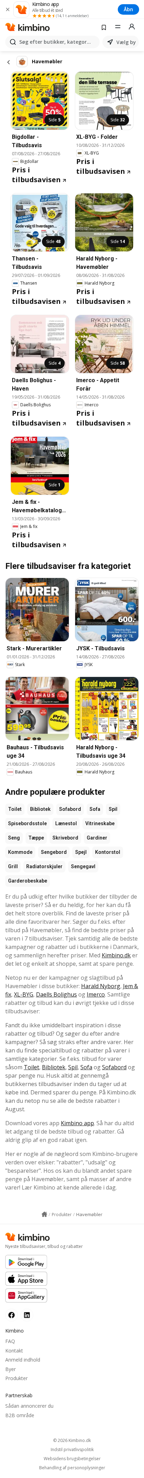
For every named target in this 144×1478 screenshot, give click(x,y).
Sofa (94, 809)
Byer (10, 1369)
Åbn (128, 9)
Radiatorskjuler (44, 866)
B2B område (19, 1415)
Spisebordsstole (27, 823)
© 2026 (72, 1440)
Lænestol (66, 823)
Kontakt (14, 1350)
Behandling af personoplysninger (72, 1468)
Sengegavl (83, 866)
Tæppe (36, 838)
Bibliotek (40, 809)
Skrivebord (65, 838)
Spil (113, 809)
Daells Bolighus (56, 994)
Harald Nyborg (100, 986)
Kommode (20, 852)
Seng (14, 838)
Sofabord (70, 809)
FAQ (10, 1341)
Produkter (16, 1378)
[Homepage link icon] (44, 1214)
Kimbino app (77, 1123)
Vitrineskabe (100, 823)
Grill (13, 866)
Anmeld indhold (22, 1359)
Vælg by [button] (126, 42)
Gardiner (97, 838)
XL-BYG (23, 994)
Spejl (81, 852)
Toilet (15, 809)
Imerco (96, 994)
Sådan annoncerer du (29, 1405)
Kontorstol (107, 852)
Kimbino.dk (116, 955)
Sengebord (54, 852)
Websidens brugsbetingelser (72, 1459)
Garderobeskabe (27, 881)
